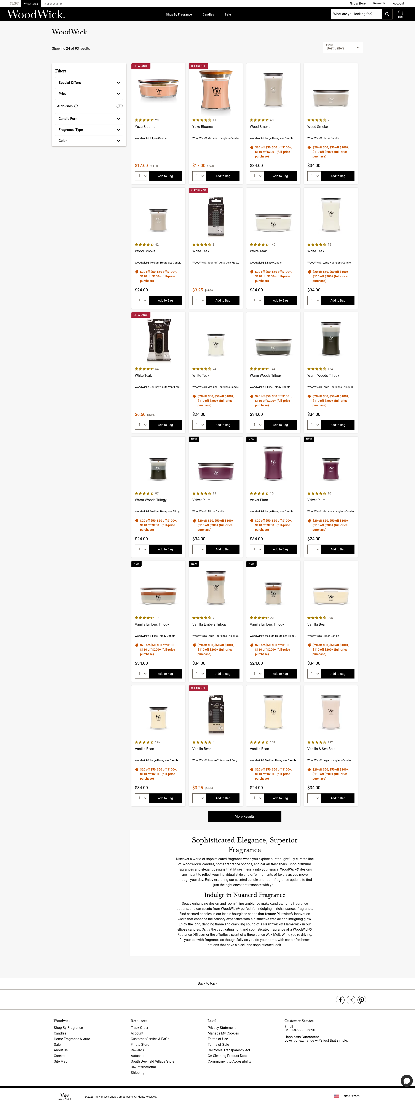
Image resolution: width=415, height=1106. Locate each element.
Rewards (137, 1050)
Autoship (137, 1056)
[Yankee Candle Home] (14, 3)
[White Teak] (216, 248)
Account (137, 1033)
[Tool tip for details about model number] (76, 106)
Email (288, 1027)
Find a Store (140, 1044)
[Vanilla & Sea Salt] (331, 745)
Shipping (137, 1073)
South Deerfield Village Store (152, 1061)
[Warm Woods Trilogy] (273, 372)
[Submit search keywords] (387, 14)
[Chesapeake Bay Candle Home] (53, 3)
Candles (208, 14)
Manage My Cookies (223, 1033)
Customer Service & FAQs (150, 1039)
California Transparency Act (229, 1050)
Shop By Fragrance (179, 14)
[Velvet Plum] (216, 497)
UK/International (143, 1067)
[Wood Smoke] (273, 123)
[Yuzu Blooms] (158, 123)
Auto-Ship (65, 106)
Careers (59, 1056)
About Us (61, 1050)
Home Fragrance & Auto (72, 1039)
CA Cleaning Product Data (227, 1056)
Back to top (207, 983)
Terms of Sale (218, 1044)
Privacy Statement (222, 1028)
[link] (357, 3)
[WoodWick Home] (31, 3)
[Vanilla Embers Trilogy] (158, 621)
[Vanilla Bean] (331, 621)
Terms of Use (218, 1039)
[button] (398, 3)
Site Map (60, 1061)
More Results (245, 816)
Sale (228, 14)
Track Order (139, 1028)
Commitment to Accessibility (229, 1061)
